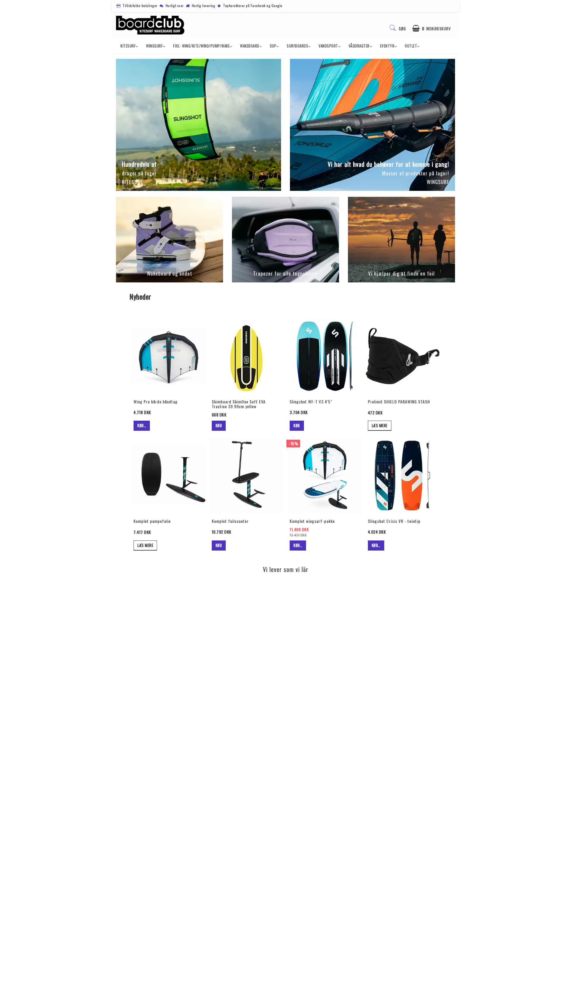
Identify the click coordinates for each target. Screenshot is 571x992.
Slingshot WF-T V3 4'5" (311, 401)
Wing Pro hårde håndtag (156, 401)
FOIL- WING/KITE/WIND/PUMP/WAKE (201, 46)
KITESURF (128, 46)
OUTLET (411, 46)
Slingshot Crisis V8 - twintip (394, 521)
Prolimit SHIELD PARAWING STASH (399, 401)
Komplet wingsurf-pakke (312, 521)
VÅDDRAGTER (359, 46)
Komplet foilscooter (230, 521)
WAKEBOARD (249, 46)
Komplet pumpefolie (152, 521)
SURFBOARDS (297, 46)
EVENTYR (387, 46)
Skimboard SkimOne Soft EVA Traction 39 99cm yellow (239, 403)
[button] (431, 28)
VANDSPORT (328, 46)
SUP (273, 46)
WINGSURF (154, 46)
